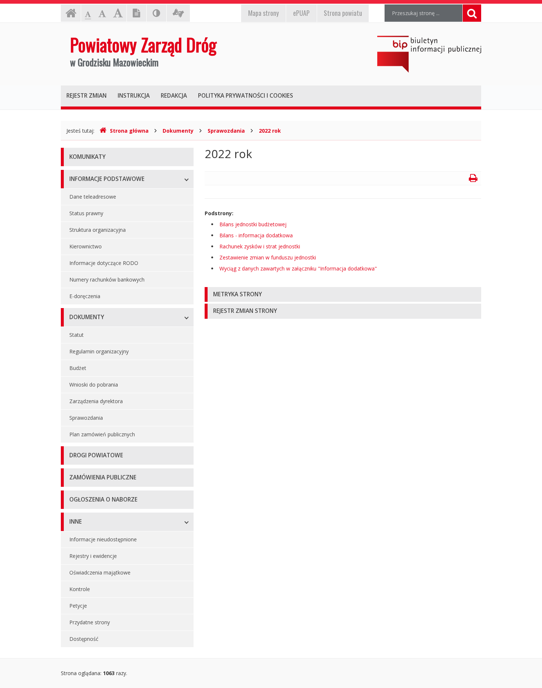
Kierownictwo (85, 246)
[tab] (343, 294)
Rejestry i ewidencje (93, 555)
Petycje (78, 605)
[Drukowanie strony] (473, 179)
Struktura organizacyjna (97, 229)
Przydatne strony (89, 622)
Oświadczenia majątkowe (100, 572)
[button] (343, 294)
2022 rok (270, 130)
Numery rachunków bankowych (107, 279)
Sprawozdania (226, 130)
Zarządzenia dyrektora (96, 401)
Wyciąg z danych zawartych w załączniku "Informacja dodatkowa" (298, 268)
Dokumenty (178, 130)
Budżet (77, 367)
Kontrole (79, 589)
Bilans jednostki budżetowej (252, 224)
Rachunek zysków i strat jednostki (259, 246)
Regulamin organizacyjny (99, 351)
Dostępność (83, 638)
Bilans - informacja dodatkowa (256, 235)
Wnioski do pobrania (93, 384)
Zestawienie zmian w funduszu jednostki (267, 257)
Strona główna (129, 130)
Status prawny (86, 213)
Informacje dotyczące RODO (103, 262)
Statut (76, 334)
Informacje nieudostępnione (103, 539)
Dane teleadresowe (92, 196)
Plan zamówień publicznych (102, 434)
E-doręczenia (84, 296)
